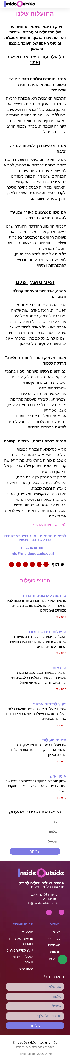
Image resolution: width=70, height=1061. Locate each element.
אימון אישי (57, 776)
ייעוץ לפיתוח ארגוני (49, 704)
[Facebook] (49, 912)
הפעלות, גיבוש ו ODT (47, 632)
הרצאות (59, 668)
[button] (52, 4)
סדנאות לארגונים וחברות (44, 596)
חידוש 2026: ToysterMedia (35, 1053)
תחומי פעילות (54, 740)
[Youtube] (61, 912)
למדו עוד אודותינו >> (49, 525)
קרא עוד (61, 617)
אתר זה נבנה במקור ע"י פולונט (35, 1047)
